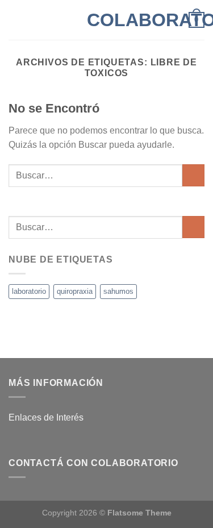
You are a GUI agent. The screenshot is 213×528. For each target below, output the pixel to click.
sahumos (118, 291)
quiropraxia (75, 291)
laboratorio (29, 291)
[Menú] (15, 20)
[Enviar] (193, 175)
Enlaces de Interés (46, 417)
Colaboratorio (107, 20)
